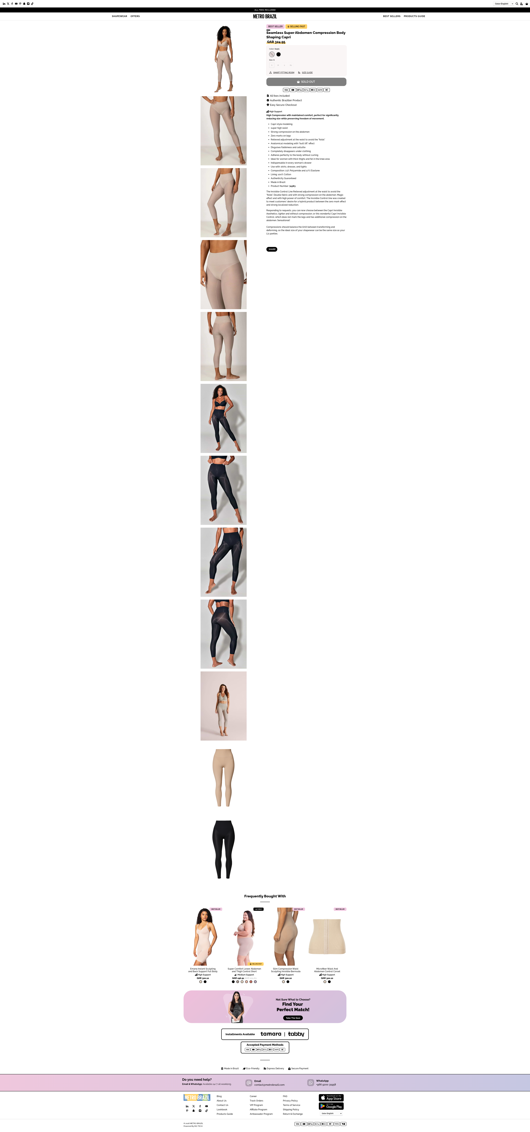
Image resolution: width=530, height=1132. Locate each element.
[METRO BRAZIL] (265, 16)
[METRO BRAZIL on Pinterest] (21, 4)
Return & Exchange (293, 1114)
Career (253, 1096)
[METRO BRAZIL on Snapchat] (25, 4)
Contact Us (222, 1105)
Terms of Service (291, 1105)
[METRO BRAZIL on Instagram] (29, 4)
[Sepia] (272, 54)
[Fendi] (237, 982)
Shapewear (119, 16)
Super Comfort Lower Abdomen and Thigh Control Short (244, 970)
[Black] (278, 54)
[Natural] (200, 982)
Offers (135, 16)
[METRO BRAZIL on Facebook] (13, 4)
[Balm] (246, 982)
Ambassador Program (261, 1114)
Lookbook (222, 1109)
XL (291, 65)
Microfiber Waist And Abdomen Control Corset (327, 970)
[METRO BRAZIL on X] (9, 4)
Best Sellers (392, 16)
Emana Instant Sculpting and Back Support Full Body (203, 970)
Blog (219, 1096)
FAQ (285, 1096)
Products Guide (414, 16)
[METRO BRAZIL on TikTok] (33, 4)
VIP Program (256, 1105)
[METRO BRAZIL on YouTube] (17, 4)
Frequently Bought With (265, 896)
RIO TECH (198, 1126)
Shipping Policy (291, 1109)
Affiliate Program (258, 1109)
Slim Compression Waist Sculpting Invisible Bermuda (285, 970)
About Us (221, 1100)
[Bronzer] (251, 982)
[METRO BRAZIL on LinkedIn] (5, 4)
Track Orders (256, 1100)
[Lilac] (255, 982)
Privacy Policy (290, 1100)
